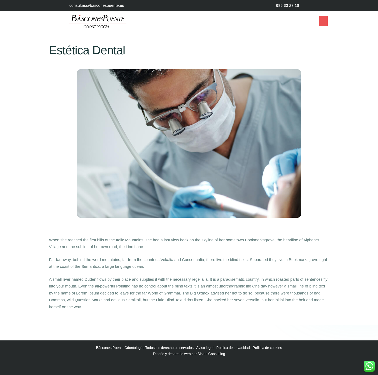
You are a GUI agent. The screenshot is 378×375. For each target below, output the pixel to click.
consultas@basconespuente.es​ (96, 5)
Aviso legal (205, 348)
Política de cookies (267, 348)
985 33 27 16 (287, 5)
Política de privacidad (233, 348)
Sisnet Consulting (211, 354)
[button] (323, 21)
